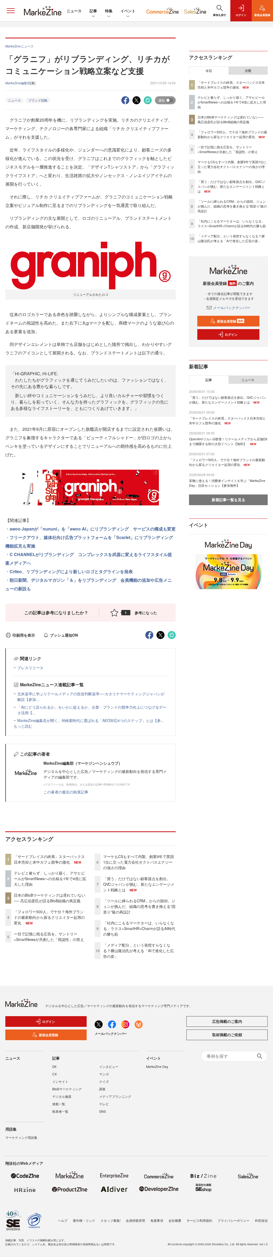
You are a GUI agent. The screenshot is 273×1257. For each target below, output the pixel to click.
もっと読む (23, 726)
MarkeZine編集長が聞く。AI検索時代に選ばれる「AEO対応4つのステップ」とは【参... (90, 720)
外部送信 (261, 1220)
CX (54, 1074)
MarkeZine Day (157, 1066)
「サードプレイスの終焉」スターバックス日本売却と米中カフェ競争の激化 (49, 859)
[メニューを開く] (10, 10)
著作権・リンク (84, 1220)
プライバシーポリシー (234, 1220)
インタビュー (108, 1066)
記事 (93, 10)
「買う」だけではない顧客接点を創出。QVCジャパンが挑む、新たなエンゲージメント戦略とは (138, 884)
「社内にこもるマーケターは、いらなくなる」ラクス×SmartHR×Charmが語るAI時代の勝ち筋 (139, 928)
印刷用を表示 (24, 635)
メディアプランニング (115, 1096)
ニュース (74, 10)
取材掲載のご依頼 (227, 1034)
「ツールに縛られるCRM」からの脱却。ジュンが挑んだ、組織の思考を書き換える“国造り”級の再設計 (139, 906)
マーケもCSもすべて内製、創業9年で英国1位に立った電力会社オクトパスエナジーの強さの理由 (138, 862)
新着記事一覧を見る (228, 499)
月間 (248, 70)
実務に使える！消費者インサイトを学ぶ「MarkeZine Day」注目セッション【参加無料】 (227, 483)
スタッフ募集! (111, 1220)
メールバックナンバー (231, 307)
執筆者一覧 (60, 1111)
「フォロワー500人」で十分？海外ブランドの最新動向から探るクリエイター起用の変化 (49, 917)
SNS (102, 1111)
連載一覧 (58, 1104)
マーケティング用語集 (21, 1137)
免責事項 (156, 1220)
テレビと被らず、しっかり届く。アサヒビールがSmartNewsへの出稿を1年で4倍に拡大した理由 (50, 878)
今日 (209, 70)
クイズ (104, 1081)
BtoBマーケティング (67, 1089)
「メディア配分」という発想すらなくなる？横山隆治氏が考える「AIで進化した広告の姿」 (138, 950)
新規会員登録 (230, 321)
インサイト (60, 1081)
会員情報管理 (135, 1220)
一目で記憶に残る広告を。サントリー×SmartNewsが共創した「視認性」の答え (49, 936)
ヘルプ (62, 1220)
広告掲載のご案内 (227, 1021)
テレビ (104, 1104)
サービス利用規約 (199, 1220)
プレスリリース (30, 667)
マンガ (104, 1074)
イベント (128, 10)
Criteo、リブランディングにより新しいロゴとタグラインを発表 (71, 571)
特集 (109, 10)
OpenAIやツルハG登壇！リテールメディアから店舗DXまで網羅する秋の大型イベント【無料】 (228, 441)
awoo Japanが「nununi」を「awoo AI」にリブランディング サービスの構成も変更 (93, 529)
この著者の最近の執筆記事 (65, 792)
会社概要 (174, 1220)
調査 (102, 1089)
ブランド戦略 (37, 100)
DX (54, 1066)
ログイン (231, 334)
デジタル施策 (61, 1096)
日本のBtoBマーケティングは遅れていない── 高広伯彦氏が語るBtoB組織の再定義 (49, 897)
